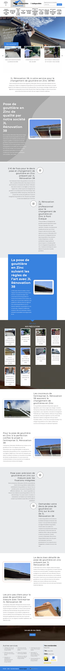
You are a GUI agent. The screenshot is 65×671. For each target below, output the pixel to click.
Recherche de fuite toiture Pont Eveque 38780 (22, 649)
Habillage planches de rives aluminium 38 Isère (46, 11)
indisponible (23, 3)
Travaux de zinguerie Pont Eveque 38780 (22, 653)
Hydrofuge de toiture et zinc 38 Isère (12, 12)
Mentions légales (23, 668)
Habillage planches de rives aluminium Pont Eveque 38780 (9, 649)
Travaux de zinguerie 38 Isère (23, 12)
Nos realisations (11, 44)
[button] (2, 56)
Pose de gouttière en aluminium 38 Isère (59, 11)
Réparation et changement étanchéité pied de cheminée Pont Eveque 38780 (8, 660)
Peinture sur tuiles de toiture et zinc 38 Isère (18, 11)
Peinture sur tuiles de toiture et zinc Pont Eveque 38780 (22, 657)
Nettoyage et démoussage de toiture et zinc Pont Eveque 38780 (35, 654)
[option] (13, 54)
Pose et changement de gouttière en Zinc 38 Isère (6, 12)
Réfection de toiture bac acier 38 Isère (41, 11)
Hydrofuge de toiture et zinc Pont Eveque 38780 (35, 649)
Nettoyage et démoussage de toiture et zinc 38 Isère (53, 12)
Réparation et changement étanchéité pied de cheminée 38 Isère (35, 11)
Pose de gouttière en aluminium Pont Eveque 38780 (35, 659)
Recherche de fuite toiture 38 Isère (28, 12)
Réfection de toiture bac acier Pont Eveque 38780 (9, 653)
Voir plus (32, 634)
